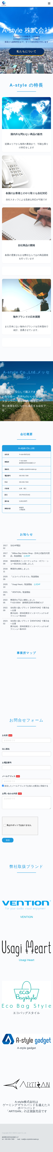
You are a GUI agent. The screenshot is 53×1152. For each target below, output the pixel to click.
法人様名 (6, 749)
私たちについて (26, 51)
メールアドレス (8, 776)
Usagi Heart (26, 959)
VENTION (26, 916)
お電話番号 (7, 762)
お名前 (5, 735)
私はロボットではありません (19, 825)
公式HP (27, 556)
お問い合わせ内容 (9, 793)
